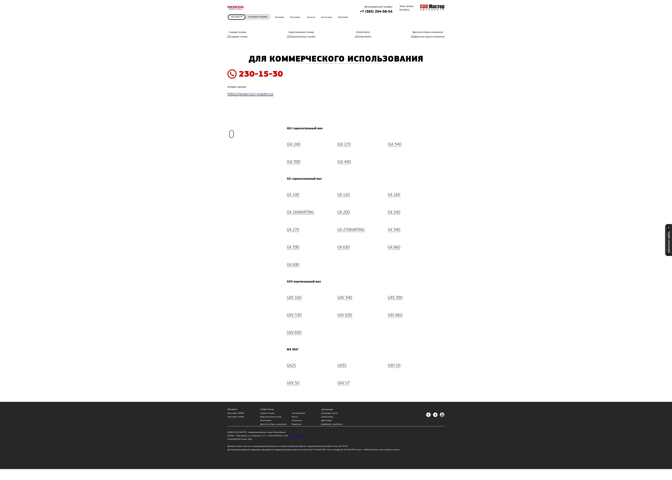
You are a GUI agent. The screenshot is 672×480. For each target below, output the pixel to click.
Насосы (295, 417)
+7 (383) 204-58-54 (376, 11)
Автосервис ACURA (235, 417)
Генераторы (297, 420)
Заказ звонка (406, 6)
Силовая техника (257, 17)
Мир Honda (326, 421)
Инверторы (296, 424)
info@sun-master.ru (296, 436)
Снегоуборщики (298, 413)
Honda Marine (266, 420)
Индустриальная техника (270, 417)
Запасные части (329, 413)
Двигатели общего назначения (273, 424)
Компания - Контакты (331, 424)
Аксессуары (327, 417)
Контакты (404, 9)
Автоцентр (236, 17)
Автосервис (327, 410)
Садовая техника (237, 34)
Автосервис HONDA (235, 413)
